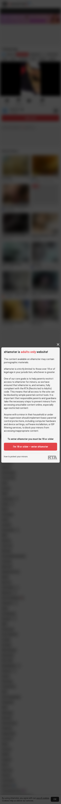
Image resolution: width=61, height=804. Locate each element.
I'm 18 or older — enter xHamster (30, 446)
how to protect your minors (16, 457)
